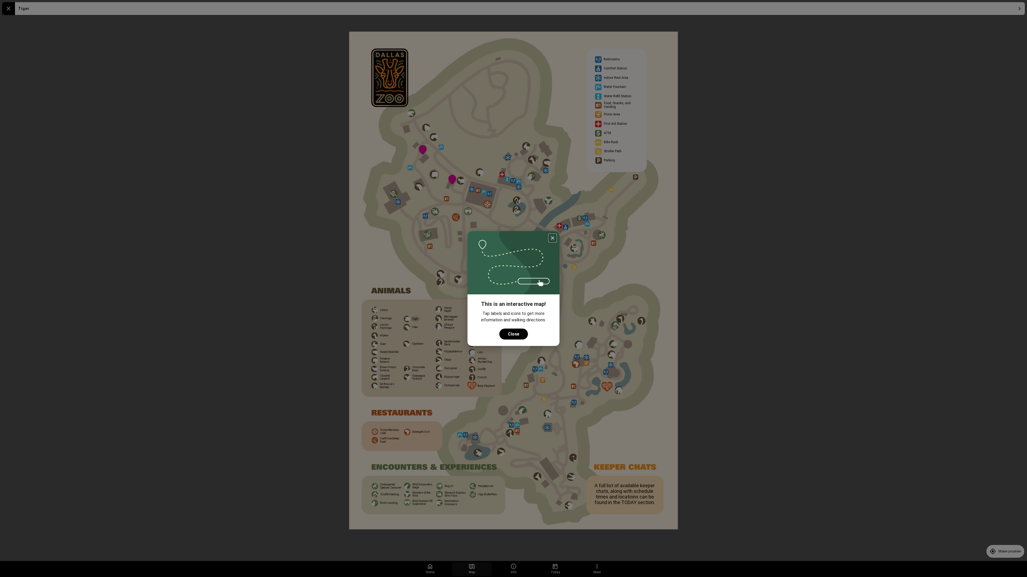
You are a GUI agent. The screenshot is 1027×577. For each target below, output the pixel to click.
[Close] (552, 238)
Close (513, 334)
